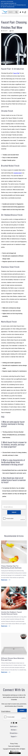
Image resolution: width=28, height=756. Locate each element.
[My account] (20, 12)
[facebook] (11, 723)
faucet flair (16, 73)
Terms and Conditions (14, 746)
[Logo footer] (15, 752)
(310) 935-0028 (10, 1)
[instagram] (13, 723)
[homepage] (4, 12)
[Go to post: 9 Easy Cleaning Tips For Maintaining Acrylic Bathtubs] (14, 551)
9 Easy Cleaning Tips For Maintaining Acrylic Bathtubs (11, 567)
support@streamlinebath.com (10, 3)
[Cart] (22, 12)
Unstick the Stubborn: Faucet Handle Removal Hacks (11, 613)
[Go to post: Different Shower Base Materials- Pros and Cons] (14, 644)
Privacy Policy (14, 743)
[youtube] (16, 723)
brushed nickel (18, 173)
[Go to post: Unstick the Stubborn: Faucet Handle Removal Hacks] (14, 598)
